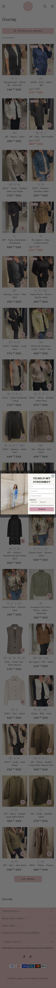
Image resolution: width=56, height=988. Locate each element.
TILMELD (42, 509)
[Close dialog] (53, 476)
